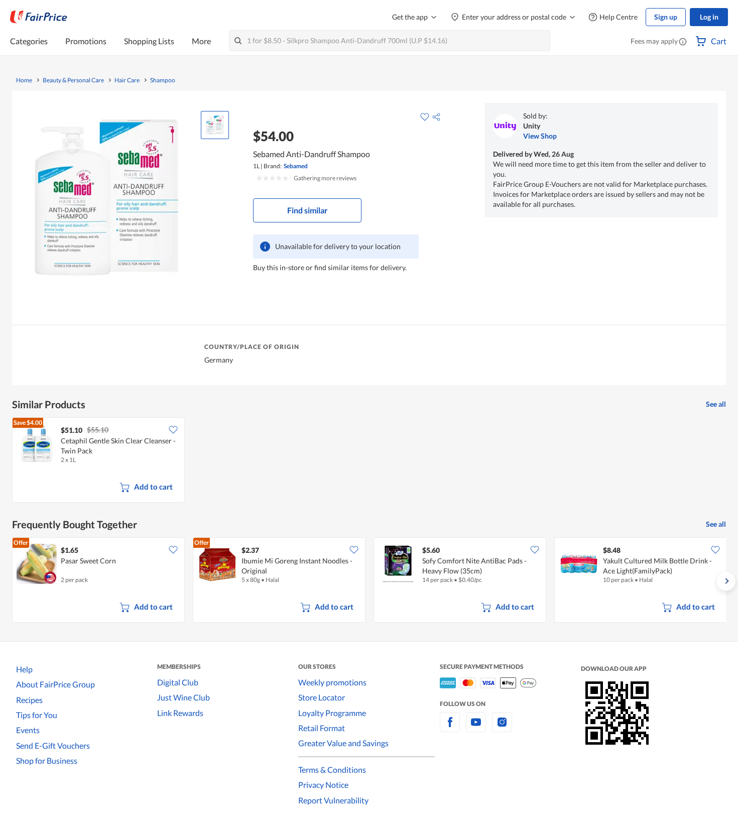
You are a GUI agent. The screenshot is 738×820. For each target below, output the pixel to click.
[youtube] (476, 728)
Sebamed (296, 166)
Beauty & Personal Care (73, 80)
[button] (683, 42)
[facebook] (450, 728)
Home (24, 80)
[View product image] (214, 125)
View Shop (540, 136)
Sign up (665, 17)
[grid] (369, 461)
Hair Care (127, 80)
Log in (709, 17)
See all (716, 404)
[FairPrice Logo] (38, 17)
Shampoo (162, 80)
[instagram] (502, 728)
